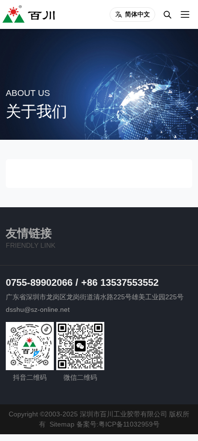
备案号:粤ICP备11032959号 (118, 424)
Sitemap (62, 424)
